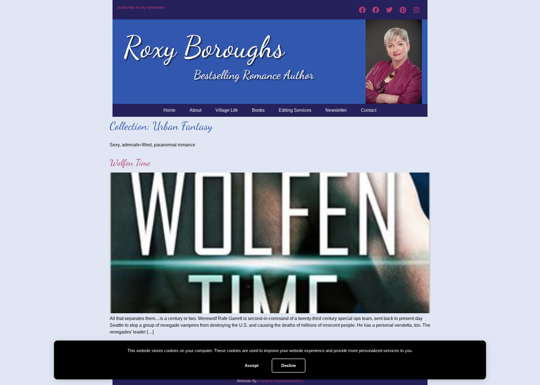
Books (258, 110)
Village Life (226, 110)
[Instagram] (416, 10)
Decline (288, 365)
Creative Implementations (280, 381)
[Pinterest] (403, 10)
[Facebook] (362, 10)
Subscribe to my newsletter (141, 7)
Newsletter (336, 110)
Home (169, 110)
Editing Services (295, 110)
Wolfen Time (130, 162)
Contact (368, 110)
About (195, 110)
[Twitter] (389, 10)
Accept (251, 365)
